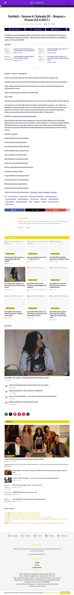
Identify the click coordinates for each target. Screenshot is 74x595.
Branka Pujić (23, 196)
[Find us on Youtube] (19, 414)
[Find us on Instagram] (15, 414)
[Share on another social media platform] (68, 29)
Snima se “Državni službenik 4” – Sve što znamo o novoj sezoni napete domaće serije (32, 396)
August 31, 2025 (18, 52)
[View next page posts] (38, 67)
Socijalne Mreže (37, 567)
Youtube (54, 192)
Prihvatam (65, 592)
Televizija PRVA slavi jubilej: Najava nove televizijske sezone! (29, 499)
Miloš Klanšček (9, 201)
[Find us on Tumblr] (28, 414)
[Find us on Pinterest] (23, 414)
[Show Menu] (5, 2)
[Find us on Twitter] (10, 414)
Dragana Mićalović (10, 199)
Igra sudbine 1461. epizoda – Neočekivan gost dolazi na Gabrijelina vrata (58, 285)
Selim (6, 515)
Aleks (6, 513)
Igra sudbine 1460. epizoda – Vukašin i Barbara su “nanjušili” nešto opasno (14, 313)
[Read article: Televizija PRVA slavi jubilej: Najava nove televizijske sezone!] (9, 58)
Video (40, 24)
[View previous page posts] (35, 67)
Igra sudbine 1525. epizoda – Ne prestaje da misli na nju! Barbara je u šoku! (58, 58)
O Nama (37, 562)
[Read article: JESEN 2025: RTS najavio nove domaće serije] (8, 494)
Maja (6, 517)
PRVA (30, 201)
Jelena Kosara (34, 199)
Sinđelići (44, 201)
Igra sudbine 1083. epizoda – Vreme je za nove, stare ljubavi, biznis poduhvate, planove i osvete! (36, 523)
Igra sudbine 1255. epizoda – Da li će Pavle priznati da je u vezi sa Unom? (30, 517)
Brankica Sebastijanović (36, 196)
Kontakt (37, 565)
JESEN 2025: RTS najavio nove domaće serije (25, 492)
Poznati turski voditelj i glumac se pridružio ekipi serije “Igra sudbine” (15, 259)
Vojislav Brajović (53, 201)
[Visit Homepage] (36, 3)
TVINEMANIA (24, 24)
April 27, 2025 (31, 318)
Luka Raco (44, 199)
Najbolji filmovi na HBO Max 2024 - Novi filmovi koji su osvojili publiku (25, 519)
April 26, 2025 (53, 319)
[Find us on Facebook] (6, 414)
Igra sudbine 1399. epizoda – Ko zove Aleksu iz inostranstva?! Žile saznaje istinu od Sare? (37, 313)
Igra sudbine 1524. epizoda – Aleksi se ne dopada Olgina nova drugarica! (36, 285)
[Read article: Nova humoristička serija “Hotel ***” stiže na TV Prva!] (42, 51)
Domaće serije (34, 24)
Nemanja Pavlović (21, 201)
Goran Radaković (23, 199)
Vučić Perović (9, 204)
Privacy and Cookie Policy (51, 592)
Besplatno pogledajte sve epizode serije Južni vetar (23, 402)
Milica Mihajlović (54, 199)
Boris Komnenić (13, 196)
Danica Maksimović (51, 196)
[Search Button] (68, 2)
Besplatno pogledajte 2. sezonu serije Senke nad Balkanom (25, 391)
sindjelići (36, 201)
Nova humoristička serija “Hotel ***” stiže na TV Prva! (27, 485)
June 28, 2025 (53, 289)
